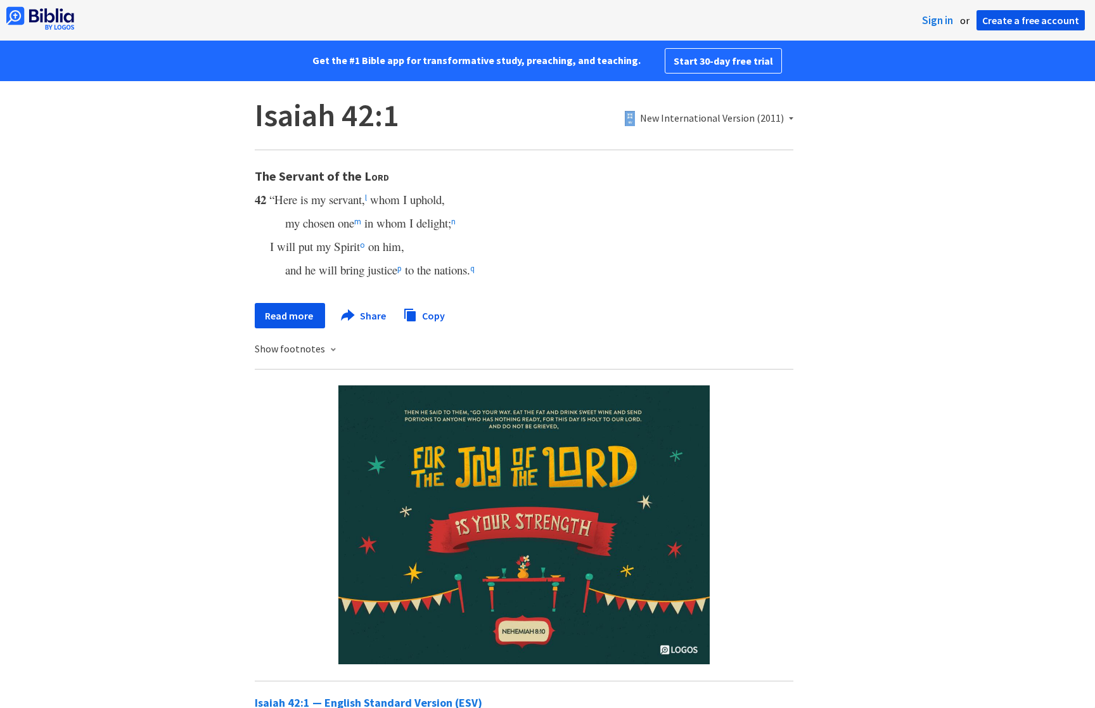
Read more (290, 315)
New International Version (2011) (712, 118)
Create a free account (1030, 20)
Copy (432, 315)
